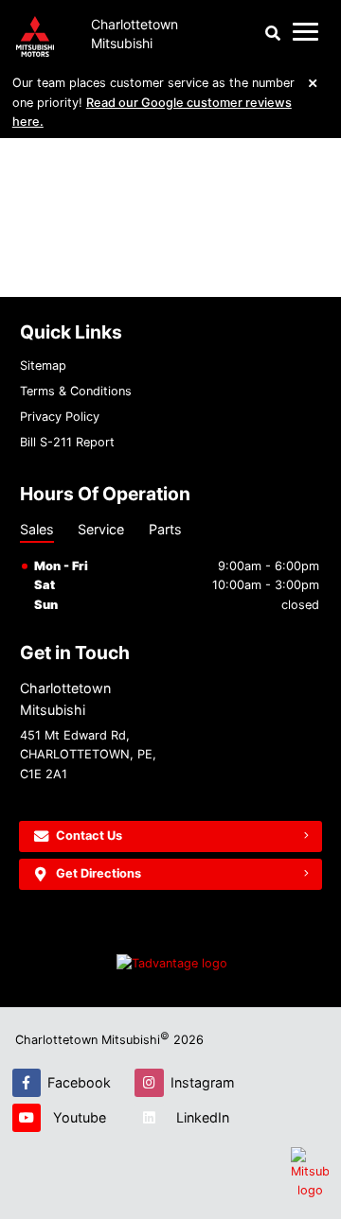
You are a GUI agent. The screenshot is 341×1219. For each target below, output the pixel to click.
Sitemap (43, 365)
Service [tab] (101, 529)
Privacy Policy (59, 416)
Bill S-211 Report (67, 442)
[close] (313, 82)
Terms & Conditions (76, 391)
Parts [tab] (165, 529)
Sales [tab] (37, 529)
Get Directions (98, 873)
